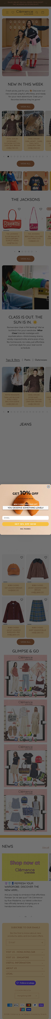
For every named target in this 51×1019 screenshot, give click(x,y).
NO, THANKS (25, 528)
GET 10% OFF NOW (25, 524)
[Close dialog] (48, 486)
